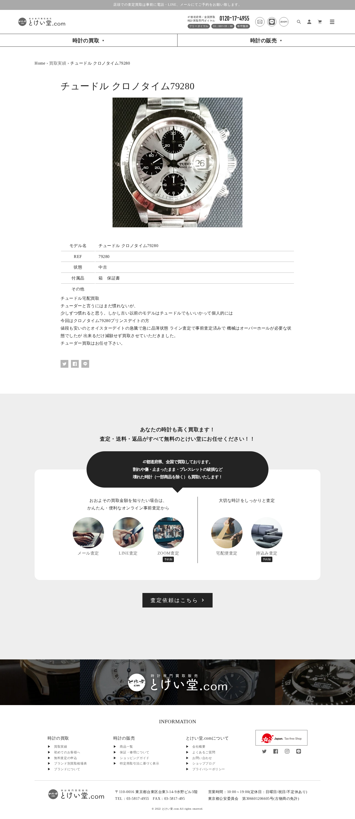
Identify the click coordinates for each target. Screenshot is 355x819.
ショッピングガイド (134, 758)
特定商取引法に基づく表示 (139, 763)
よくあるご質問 (203, 752)
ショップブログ (203, 763)
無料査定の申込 (65, 758)
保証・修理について (134, 752)
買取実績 (57, 63)
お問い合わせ (202, 758)
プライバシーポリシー (208, 769)
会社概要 (198, 746)
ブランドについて (67, 769)
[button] (332, 21)
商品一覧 (126, 746)
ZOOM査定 (168, 556)
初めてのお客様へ (67, 752)
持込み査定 (267, 556)
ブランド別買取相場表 (70, 763)
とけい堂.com (170, 808)
